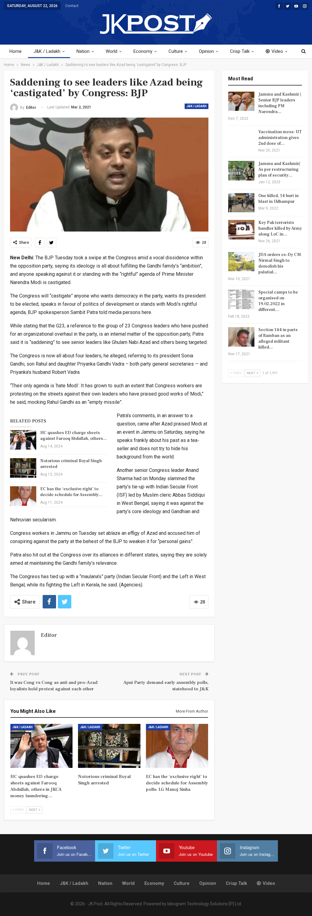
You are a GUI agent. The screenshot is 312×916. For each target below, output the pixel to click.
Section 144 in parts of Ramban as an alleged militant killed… (278, 338)
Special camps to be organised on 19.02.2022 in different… (278, 301)
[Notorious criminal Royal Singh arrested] (23, 468)
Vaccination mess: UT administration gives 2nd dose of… (280, 137)
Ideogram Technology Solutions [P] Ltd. (204, 903)
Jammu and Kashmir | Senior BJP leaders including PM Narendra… (279, 103)
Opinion (206, 51)
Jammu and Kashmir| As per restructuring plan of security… (279, 169)
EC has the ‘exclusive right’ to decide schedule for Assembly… (71, 492)
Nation (83, 51)
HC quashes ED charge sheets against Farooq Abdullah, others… (73, 435)
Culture (175, 51)
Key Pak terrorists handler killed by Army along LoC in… (280, 228)
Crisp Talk (240, 51)
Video (277, 51)
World (111, 51)
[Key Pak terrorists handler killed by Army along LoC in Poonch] (241, 229)
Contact (72, 6)
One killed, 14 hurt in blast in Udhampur (278, 198)
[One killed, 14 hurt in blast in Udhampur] (241, 203)
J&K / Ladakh (47, 51)
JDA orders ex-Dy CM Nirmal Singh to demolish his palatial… (279, 263)
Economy (142, 51)
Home (15, 51)
